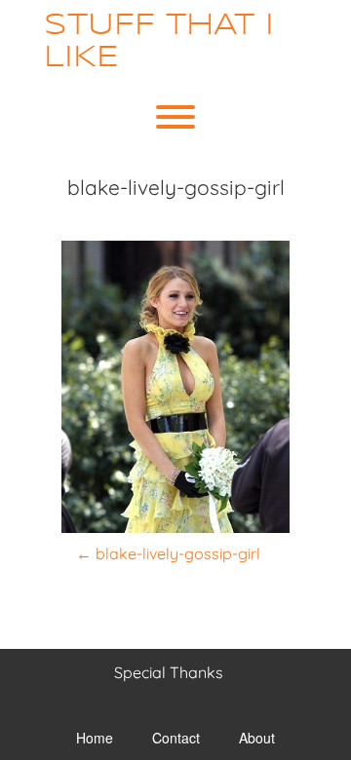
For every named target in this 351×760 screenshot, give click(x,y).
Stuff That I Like (159, 42)
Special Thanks (168, 672)
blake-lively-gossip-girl (168, 553)
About (257, 737)
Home (94, 737)
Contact (176, 737)
